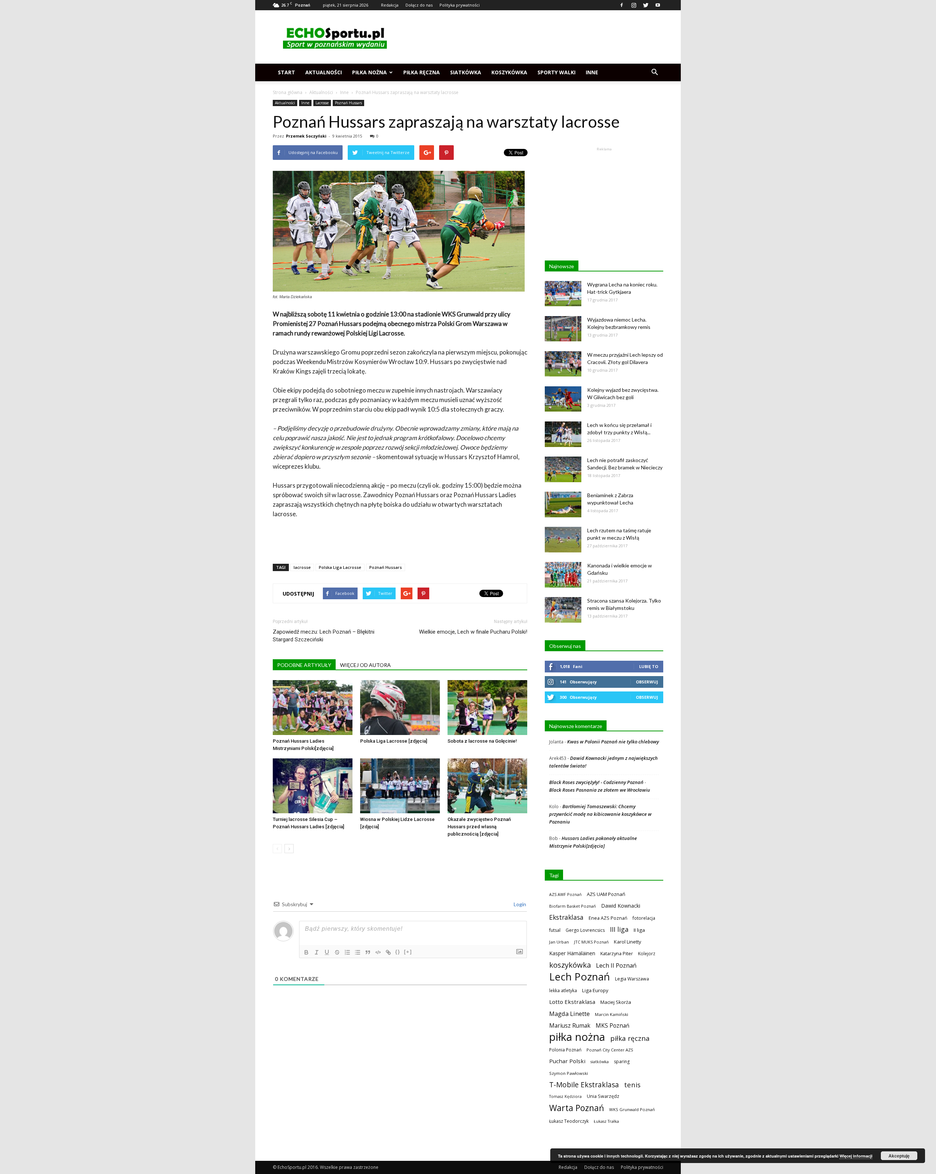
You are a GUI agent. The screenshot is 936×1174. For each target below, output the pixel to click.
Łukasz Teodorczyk (569, 1121)
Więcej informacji (855, 1156)
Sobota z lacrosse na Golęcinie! (482, 741)
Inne (592, 72)
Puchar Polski (567, 1061)
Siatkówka (465, 72)
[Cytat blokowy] (368, 952)
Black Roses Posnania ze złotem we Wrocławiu (599, 790)
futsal (555, 930)
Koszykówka (509, 72)
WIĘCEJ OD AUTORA (365, 665)
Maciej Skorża (615, 1002)
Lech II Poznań (616, 965)
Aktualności (323, 72)
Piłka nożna (369, 72)
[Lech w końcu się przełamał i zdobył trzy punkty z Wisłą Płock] (563, 434)
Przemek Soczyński (306, 136)
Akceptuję (899, 1155)
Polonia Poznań (565, 1050)
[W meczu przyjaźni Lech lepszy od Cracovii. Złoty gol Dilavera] (563, 363)
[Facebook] (621, 5)
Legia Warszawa (632, 979)
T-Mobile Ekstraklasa (584, 1084)
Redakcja (390, 5)
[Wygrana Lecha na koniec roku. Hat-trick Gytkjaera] (563, 293)
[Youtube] (657, 5)
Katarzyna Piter (616, 953)
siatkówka (599, 1061)
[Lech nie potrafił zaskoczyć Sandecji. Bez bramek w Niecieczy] (563, 469)
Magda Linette (569, 1013)
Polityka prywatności (459, 5)
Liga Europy (595, 990)
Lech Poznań (579, 976)
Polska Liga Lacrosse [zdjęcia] (393, 741)
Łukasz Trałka (606, 1121)
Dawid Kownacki (620, 905)
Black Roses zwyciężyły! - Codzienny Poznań (596, 782)
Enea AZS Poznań (608, 918)
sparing (622, 1061)
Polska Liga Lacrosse (340, 567)
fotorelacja (644, 918)
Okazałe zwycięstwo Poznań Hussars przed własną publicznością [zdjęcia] (479, 827)
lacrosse (302, 567)
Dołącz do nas (419, 5)
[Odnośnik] (388, 952)
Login (519, 904)
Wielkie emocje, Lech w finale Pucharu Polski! (473, 632)
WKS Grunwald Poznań (632, 1109)
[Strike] (337, 952)
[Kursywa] (317, 952)
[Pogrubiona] (306, 952)
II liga (639, 930)
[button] (654, 72)
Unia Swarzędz (603, 1096)
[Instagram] (633, 5)
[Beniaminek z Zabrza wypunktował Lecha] (563, 504)
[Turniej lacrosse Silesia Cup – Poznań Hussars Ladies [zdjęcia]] (312, 785)
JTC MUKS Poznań (591, 942)
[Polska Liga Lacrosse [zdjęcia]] (400, 707)
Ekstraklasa (566, 917)
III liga (619, 929)
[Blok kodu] (378, 952)
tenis (632, 1084)
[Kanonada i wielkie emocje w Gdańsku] (563, 575)
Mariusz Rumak (569, 1025)
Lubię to (648, 666)
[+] (408, 951)
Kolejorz (646, 953)
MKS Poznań (612, 1025)
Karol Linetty (627, 941)
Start (286, 72)
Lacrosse (322, 102)
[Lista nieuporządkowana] (357, 952)
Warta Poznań (576, 1108)
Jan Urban (559, 942)
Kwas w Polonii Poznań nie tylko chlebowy (613, 741)
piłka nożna (577, 1037)
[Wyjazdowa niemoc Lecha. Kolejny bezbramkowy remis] (563, 328)
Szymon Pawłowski (568, 1073)
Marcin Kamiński (611, 1014)
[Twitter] (645, 5)
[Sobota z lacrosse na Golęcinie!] (487, 707)
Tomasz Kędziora (565, 1096)
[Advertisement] (530, 36)
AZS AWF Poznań (565, 894)
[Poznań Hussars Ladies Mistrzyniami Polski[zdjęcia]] (312, 707)
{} (397, 951)
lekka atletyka (563, 990)
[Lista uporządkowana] (347, 952)
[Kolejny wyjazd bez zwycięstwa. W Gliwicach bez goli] (563, 399)
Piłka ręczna (421, 72)
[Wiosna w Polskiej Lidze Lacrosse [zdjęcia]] (400, 785)
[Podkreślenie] (327, 952)
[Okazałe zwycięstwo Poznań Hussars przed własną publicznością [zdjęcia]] (487, 785)
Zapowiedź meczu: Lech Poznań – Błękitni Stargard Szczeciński (323, 636)
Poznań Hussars (348, 102)
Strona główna (287, 92)
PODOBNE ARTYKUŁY (304, 665)
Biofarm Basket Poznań (572, 906)
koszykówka (570, 965)
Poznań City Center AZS (609, 1050)
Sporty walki (556, 72)
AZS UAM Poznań (606, 894)
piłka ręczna (630, 1038)
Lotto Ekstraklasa (572, 1001)
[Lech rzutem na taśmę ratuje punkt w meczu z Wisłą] (563, 539)
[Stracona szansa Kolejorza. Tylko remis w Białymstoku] (563, 610)
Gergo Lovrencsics (585, 930)
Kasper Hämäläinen (572, 953)
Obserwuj (647, 681)
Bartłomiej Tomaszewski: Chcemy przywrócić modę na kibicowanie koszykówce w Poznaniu (600, 814)
